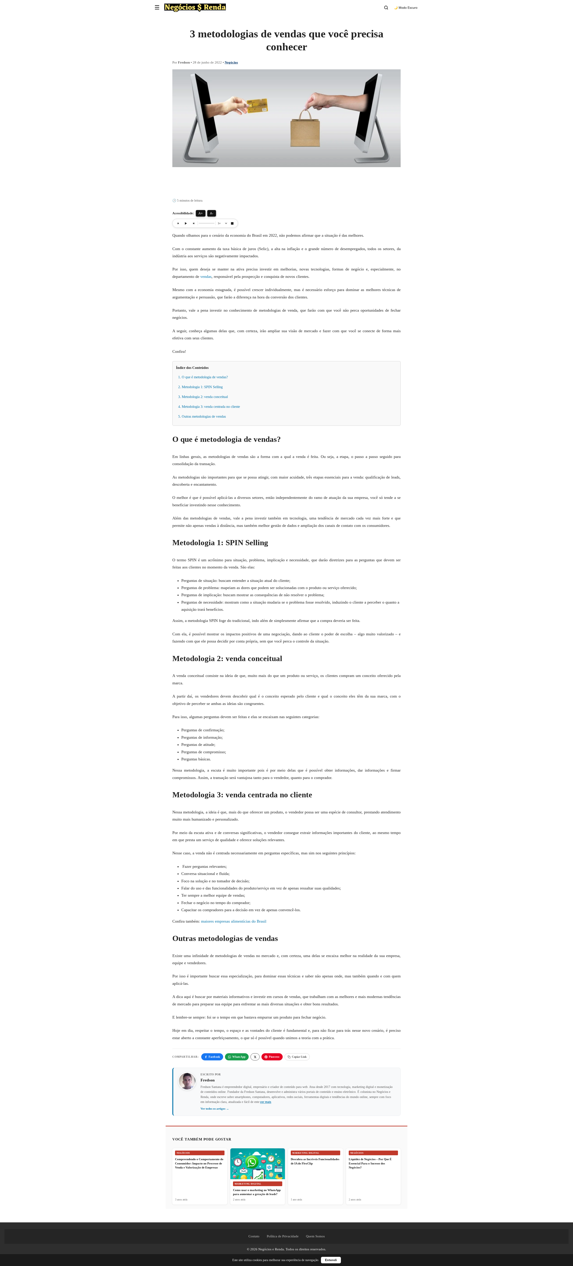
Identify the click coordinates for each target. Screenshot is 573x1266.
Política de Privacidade (283, 1236)
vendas (206, 276)
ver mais (265, 1102)
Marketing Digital (248, 1184)
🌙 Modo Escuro (405, 7)
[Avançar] (193, 223)
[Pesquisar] (386, 7)
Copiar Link (299, 1056)
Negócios (231, 62)
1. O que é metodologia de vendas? (203, 377)
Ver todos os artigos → (215, 1108)
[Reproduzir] (185, 223)
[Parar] (232, 223)
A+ (201, 213)
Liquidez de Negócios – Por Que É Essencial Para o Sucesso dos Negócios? (370, 1163)
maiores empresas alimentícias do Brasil (233, 921)
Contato (253, 1236)
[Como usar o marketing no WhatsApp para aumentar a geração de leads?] (257, 1175)
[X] (255, 1056)
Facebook (214, 1056)
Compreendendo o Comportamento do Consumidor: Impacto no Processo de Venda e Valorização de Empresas (199, 1163)
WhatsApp (239, 1056)
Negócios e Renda (271, 1249)
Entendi (331, 1260)
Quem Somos (315, 1236)
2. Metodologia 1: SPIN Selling (200, 387)
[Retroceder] (178, 223)
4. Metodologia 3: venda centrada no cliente (209, 407)
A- (211, 213)
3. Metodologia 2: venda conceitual (203, 397)
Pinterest (274, 1056)
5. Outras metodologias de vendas (202, 416)
